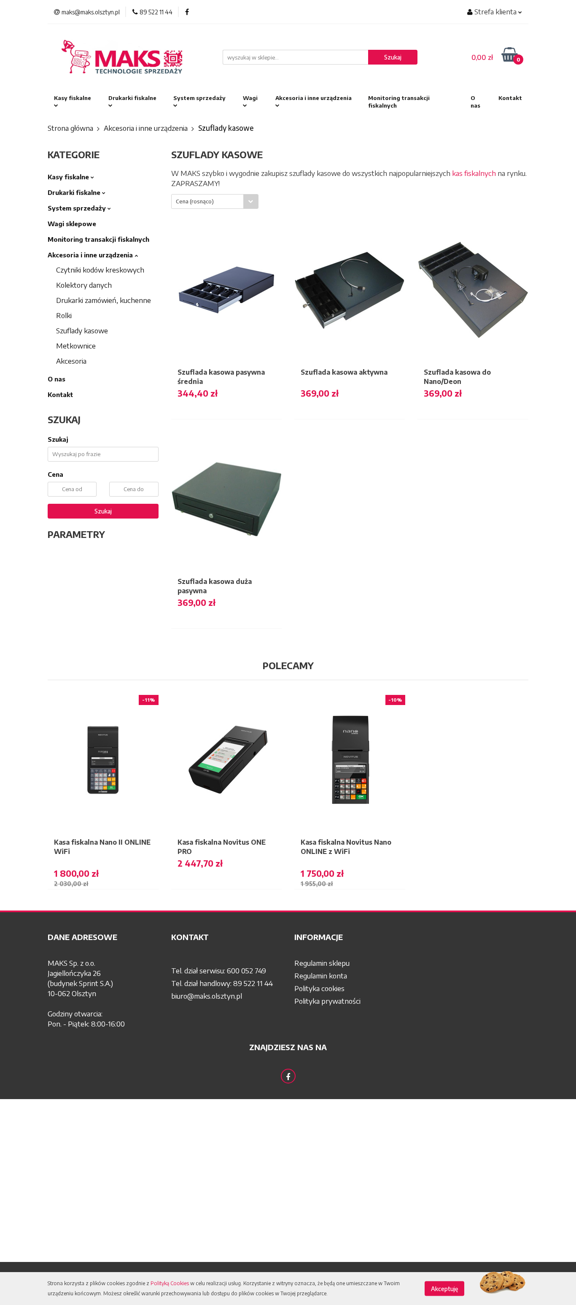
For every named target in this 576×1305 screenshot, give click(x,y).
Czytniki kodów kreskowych (100, 269)
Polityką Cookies (170, 1283)
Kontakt (510, 98)
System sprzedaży (199, 98)
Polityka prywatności (327, 1000)
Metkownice (76, 345)
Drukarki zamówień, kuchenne (103, 300)
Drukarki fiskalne (132, 98)
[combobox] (214, 201)
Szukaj (103, 511)
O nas (475, 102)
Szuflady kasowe (82, 330)
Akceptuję (444, 1288)
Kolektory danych (84, 284)
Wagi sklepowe (72, 223)
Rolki (64, 315)
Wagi (250, 98)
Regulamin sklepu (322, 962)
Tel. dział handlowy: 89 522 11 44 (222, 983)
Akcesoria (71, 360)
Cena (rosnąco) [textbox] (195, 201)
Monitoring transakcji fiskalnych (399, 102)
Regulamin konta (320, 975)
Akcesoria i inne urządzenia (313, 98)
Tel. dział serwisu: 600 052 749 (218, 970)
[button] (103, 937)
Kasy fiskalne (72, 98)
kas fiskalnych (474, 173)
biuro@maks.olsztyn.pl (206, 995)
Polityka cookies (319, 988)
